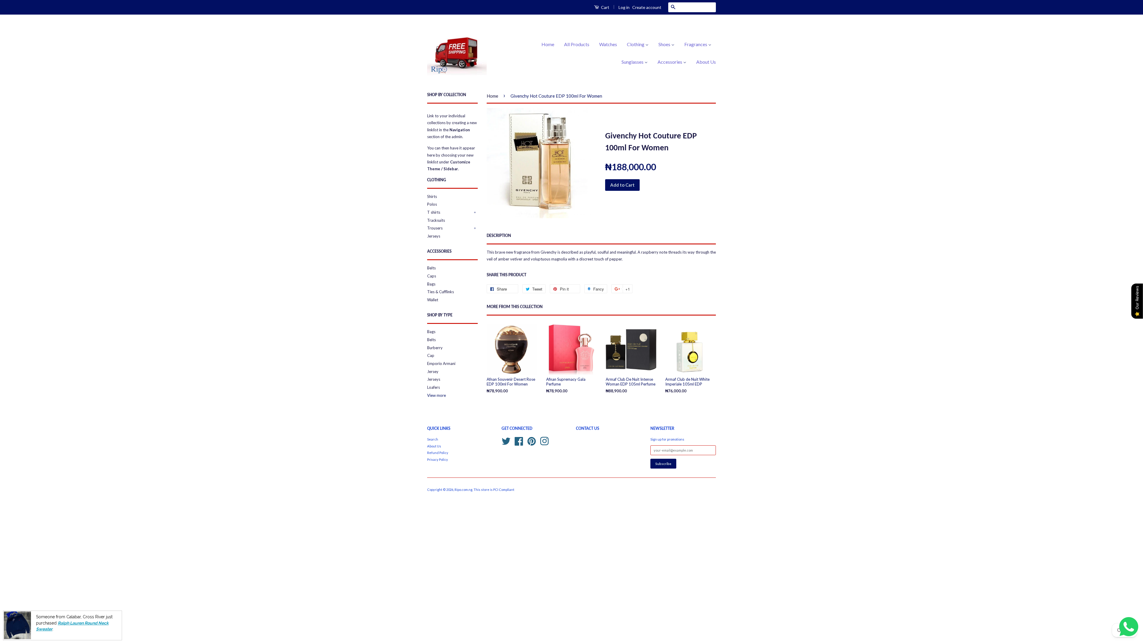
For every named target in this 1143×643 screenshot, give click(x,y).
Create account (646, 7)
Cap (430, 355)
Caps (431, 276)
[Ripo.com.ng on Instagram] (544, 440)
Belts (431, 268)
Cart (604, 7)
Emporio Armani (441, 363)
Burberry (435, 347)
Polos (432, 204)
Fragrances (696, 44)
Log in (624, 7)
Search (432, 439)
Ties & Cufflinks (440, 291)
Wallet (432, 299)
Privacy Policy (437, 459)
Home (547, 44)
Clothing (636, 44)
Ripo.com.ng (463, 489)
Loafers (433, 387)
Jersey (432, 371)
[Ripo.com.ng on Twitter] (506, 440)
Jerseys (433, 236)
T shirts (433, 212)
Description (499, 236)
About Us (706, 62)
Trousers (435, 228)
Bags (431, 284)
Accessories (670, 62)
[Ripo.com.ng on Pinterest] (531, 440)
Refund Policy (437, 453)
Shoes (664, 44)
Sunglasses (633, 62)
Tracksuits (436, 220)
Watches (608, 44)
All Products (576, 44)
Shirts (432, 196)
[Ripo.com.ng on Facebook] (518, 440)
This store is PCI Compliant (494, 489)
